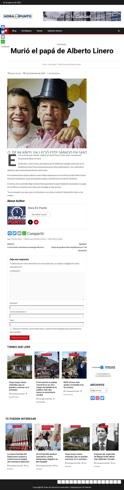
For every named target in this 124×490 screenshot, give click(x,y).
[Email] (5, 36)
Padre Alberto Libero (55, 239)
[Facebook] (5, 27)
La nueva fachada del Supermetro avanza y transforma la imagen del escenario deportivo (18, 458)
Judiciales (46, 429)
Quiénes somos (55, 31)
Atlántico (17, 426)
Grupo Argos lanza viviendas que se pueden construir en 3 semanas (76, 456)
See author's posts (39, 214)
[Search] (118, 31)
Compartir (35, 233)
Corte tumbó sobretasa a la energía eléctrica (25, 245)
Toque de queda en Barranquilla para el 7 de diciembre (68, 247)
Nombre (14, 303)
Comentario (15, 271)
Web (12, 320)
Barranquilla (47, 426)
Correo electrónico (18, 311)
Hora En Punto (15, 73)
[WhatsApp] (5, 41)
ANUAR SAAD (40, 402)
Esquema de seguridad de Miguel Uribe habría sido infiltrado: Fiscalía (104, 456)
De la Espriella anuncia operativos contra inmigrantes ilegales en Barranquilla (47, 458)
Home (39, 31)
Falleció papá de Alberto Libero (35, 239)
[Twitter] (5, 32)
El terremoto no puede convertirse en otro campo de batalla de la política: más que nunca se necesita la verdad (46, 388)
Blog (14, 31)
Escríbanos (27, 31)
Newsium (75, 487)
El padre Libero (17, 239)
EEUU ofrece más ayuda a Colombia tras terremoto (74, 385)
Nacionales (61, 44)
